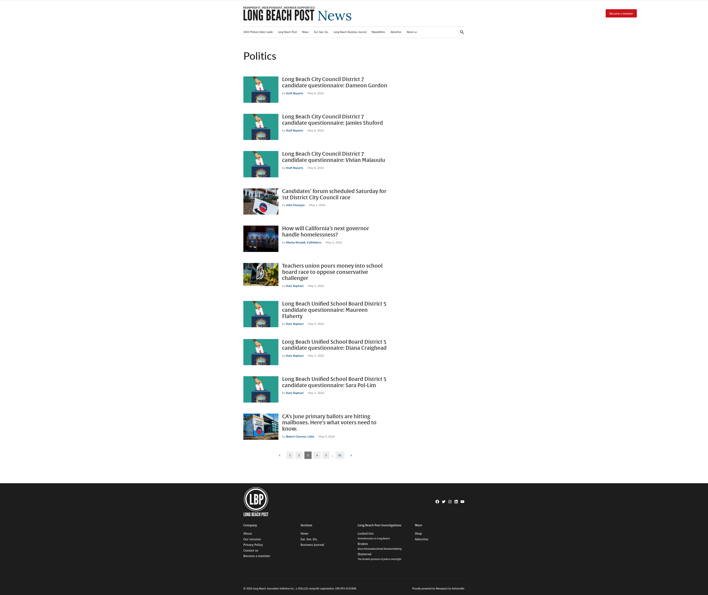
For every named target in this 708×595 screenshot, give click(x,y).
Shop (418, 534)
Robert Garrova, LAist (300, 436)
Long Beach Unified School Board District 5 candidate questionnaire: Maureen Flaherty (334, 310)
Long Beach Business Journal (350, 32)
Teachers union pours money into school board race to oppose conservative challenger (332, 272)
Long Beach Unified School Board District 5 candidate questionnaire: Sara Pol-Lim (334, 382)
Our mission (252, 539)
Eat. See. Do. (321, 32)
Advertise (396, 32)
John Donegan (295, 205)
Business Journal (312, 545)
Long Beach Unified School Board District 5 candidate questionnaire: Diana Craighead (334, 345)
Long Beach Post (287, 32)
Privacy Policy (253, 545)
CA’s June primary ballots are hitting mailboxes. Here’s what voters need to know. (329, 422)
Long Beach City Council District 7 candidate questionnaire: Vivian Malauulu (333, 157)
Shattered (379, 556)
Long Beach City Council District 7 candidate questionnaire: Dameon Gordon (334, 82)
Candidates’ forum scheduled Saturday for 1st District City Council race (334, 194)
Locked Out (374, 536)
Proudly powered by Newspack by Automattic (438, 588)
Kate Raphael (294, 286)
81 (340, 455)
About (247, 534)
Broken (380, 546)
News (305, 32)
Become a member (621, 13)
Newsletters (378, 32)
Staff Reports (294, 93)
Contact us (250, 550)
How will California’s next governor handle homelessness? (325, 231)
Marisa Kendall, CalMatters (303, 242)
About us (412, 32)
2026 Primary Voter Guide (258, 32)
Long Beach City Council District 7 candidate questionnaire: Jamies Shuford (332, 119)
